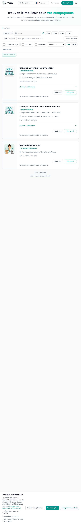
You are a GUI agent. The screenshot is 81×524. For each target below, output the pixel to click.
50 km (69, 33)
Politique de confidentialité (11, 508)
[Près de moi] (43, 33)
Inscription (67, 3)
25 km (62, 33)
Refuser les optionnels (35, 508)
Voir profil (70, 92)
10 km (55, 33)
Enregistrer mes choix (70, 508)
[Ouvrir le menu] (76, 3)
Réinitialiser (7, 49)
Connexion (55, 3)
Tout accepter (52, 508)
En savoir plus (14, 506)
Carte (74, 44)
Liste (68, 44)
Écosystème (26, 3)
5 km (48, 33)
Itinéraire (58, 92)
